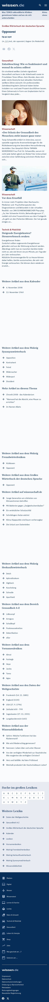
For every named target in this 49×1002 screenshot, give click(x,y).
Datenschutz (6, 979)
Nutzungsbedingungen (10, 990)
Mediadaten (6, 987)
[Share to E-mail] (3, 49)
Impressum (6, 976)
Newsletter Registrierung (11, 993)
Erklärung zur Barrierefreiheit (13, 985)
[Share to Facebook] (9, 49)
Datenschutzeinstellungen (12, 982)
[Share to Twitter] (13, 49)
